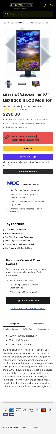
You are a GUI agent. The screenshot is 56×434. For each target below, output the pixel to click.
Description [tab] (14, 323)
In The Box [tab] (27, 329)
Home (5, 23)
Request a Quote (28, 171)
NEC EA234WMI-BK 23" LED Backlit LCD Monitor (29, 23)
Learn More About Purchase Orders (28, 308)
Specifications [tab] (39, 324)
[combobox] (28, 14)
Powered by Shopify (31, 427)
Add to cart (28, 148)
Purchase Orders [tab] (10, 329)
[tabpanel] (28, 361)
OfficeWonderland (15, 427)
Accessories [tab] (43, 329)
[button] (52, 6)
